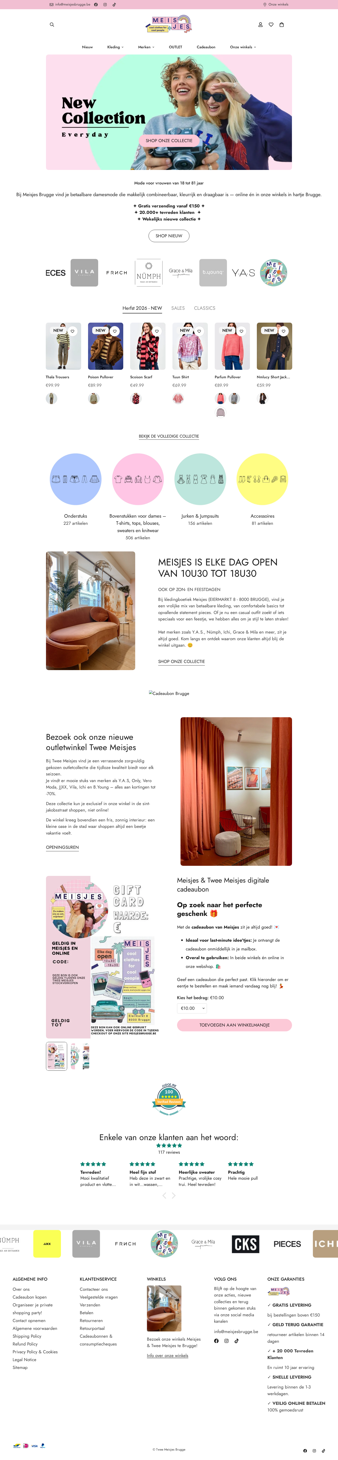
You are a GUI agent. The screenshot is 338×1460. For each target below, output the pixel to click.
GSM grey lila (220, 412)
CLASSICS (204, 308)
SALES (178, 308)
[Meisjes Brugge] (169, 24)
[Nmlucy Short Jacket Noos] (274, 346)
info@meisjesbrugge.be (236, 1331)
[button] (281, 24)
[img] (169, 1145)
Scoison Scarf (141, 377)
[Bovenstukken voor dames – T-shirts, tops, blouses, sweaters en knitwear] (138, 479)
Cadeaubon (206, 47)
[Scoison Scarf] (148, 346)
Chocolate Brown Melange (262, 398)
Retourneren (91, 1320)
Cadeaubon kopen (30, 1297)
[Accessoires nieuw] (262, 479)
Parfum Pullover (228, 377)
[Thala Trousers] (63, 346)
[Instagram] (105, 4)
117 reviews (169, 1152)
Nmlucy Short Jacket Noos (273, 377)
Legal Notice (24, 1360)
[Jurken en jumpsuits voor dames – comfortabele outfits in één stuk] (200, 479)
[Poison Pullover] (105, 346)
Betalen (86, 1313)
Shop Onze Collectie (181, 661)
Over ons (21, 1289)
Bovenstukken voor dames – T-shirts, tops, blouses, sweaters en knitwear (137, 523)
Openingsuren (62, 847)
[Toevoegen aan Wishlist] (72, 331)
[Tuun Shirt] (190, 346)
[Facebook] (96, 4)
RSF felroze (220, 398)
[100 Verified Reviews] (169, 1117)
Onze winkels (241, 47)
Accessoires (262, 516)
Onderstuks (75, 516)
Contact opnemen (29, 1320)
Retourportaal (92, 1328)
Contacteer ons (94, 1289)
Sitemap (20, 1367)
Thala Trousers (57, 377)
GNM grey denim (51, 398)
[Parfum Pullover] (232, 346)
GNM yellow (94, 398)
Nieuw (87, 47)
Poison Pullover (100, 377)
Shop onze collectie (169, 141)
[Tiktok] (114, 4)
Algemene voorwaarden (35, 1328)
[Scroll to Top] (329, 1435)
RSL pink (178, 398)
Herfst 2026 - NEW (142, 308)
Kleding (113, 47)
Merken (144, 47)
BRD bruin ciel (234, 398)
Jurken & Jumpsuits (200, 516)
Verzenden (90, 1305)
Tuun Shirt (180, 377)
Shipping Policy (27, 1336)
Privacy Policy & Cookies (35, 1352)
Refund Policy (25, 1344)
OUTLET (175, 47)
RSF (136, 398)
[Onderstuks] (75, 479)
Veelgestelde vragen (99, 1297)
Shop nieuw (169, 236)
